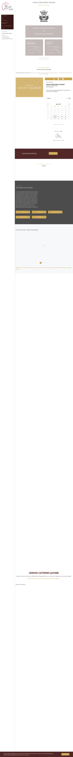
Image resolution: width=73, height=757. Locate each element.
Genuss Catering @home (7, 25)
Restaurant (4, 20)
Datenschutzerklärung (25, 754)
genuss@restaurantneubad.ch (7, 38)
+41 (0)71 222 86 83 (5, 37)
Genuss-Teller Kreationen (5, 23)
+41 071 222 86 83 (29, 88)
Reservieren (4, 15)
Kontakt (3, 28)
